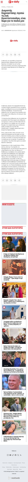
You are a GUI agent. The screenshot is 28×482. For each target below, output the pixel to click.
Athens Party (15, 469)
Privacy (23, 462)
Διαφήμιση (10, 462)
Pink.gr (3, 467)
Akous (20, 469)
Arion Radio (9, 469)
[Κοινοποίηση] (19, 54)
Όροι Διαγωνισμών (17, 462)
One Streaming (23, 467)
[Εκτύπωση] (15, 54)
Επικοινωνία (5, 462)
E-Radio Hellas (9, 467)
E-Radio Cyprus (16, 467)
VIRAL (3, 7)
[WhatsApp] (7, 54)
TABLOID (10, 7)
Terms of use (14, 465)
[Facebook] (3, 54)
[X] (11, 54)
